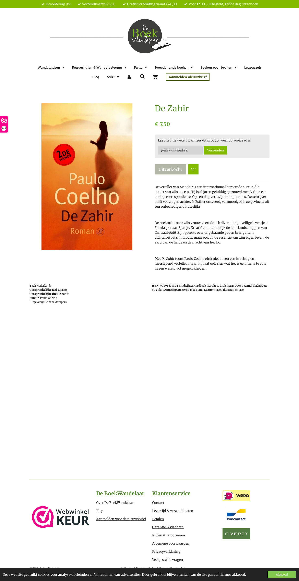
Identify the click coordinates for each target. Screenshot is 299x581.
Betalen (158, 519)
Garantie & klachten (168, 527)
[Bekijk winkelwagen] (155, 77)
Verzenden (215, 150)
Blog (99, 511)
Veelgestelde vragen (167, 560)
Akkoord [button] (282, 574)
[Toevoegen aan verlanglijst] (193, 169)
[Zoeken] (142, 76)
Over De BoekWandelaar (115, 503)
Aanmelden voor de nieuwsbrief (121, 519)
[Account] (129, 77)
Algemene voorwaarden (170, 543)
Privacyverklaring (166, 551)
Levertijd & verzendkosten (172, 511)
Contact (158, 503)
